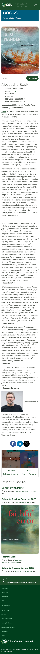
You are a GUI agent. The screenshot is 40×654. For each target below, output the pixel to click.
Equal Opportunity (6, 619)
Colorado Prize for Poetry (29, 491)
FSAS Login (4, 592)
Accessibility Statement (8, 627)
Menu (36, 6)
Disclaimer (4, 631)
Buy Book (32, 78)
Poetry (13, 91)
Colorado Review (26, 502)
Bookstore (18, 491)
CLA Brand (4, 597)
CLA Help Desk (5, 605)
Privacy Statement (7, 623)
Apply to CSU (5, 610)
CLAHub (4, 601)
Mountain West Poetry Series (10, 562)
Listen (3, 112)
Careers (3, 614)
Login (3, 635)
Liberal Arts (4, 588)
